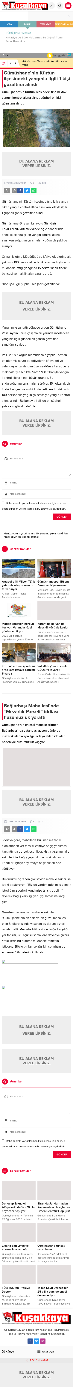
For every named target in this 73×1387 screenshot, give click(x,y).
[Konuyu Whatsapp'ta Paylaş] (33, 190)
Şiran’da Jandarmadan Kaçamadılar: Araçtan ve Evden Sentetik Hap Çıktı (54, 1207)
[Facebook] (30, 1341)
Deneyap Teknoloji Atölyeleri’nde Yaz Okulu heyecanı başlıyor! (18, 1207)
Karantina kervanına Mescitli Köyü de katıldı (52, 625)
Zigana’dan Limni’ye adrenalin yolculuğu (15, 1247)
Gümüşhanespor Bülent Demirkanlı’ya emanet (53, 583)
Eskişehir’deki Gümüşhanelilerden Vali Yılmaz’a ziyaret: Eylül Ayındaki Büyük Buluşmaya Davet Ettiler (44, 65)
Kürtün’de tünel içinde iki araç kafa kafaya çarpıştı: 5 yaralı (19, 669)
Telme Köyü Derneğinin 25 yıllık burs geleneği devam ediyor (52, 1291)
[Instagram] (42, 1341)
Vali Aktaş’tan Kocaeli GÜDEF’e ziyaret (52, 668)
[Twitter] (36, 1341)
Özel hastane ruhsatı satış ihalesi (51, 1247)
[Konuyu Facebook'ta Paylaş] (20, 190)
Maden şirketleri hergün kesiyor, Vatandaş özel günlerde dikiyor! (18, 627)
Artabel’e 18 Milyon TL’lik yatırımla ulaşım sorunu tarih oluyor (18, 585)
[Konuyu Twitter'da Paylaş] (27, 190)
